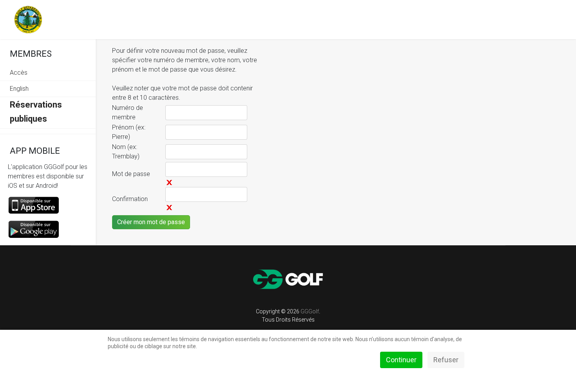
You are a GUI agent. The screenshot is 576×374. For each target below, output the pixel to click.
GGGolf (310, 311)
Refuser (445, 360)
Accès (18, 72)
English (19, 88)
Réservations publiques (36, 112)
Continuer (401, 360)
